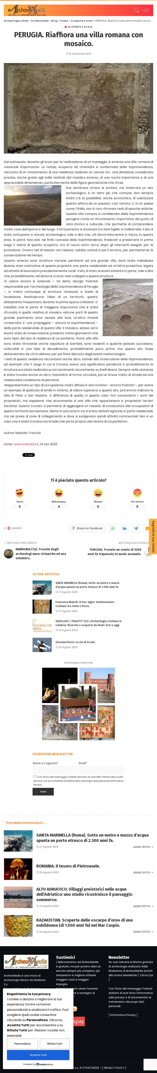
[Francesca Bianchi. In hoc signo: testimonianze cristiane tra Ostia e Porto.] (42, 607)
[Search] (136, 10)
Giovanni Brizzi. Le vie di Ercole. (75, 642)
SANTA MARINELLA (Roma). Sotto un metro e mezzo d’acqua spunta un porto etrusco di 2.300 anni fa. (92, 838)
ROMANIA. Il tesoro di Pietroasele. (68, 866)
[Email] (147, 528)
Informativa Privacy (123, 1015)
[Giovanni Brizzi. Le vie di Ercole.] (42, 645)
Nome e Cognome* (45, 763)
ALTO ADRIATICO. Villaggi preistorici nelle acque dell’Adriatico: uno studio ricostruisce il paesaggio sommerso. (84, 894)
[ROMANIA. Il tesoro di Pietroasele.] (18, 869)
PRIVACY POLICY (114, 1068)
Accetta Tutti (38, 1055)
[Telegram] (136, 528)
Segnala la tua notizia (153, 536)
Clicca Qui (146, 975)
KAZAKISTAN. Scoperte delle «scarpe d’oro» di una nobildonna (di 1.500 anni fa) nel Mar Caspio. (84, 923)
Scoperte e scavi (80, 27)
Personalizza (22, 1043)
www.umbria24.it (26, 444)
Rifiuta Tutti (54, 1043)
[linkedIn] (124, 528)
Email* (83, 763)
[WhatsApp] (113, 528)
